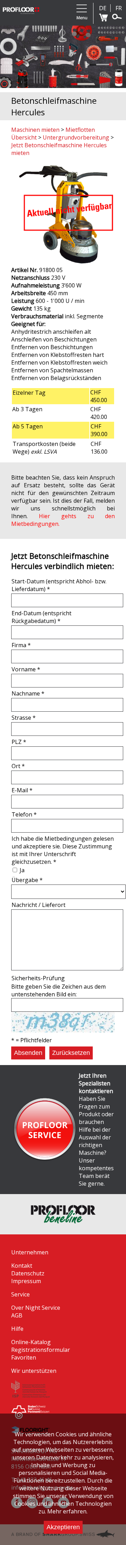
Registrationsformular (40, 1350)
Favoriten (23, 1357)
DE (102, 8)
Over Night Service (35, 1308)
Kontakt (21, 1265)
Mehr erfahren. (67, 1511)
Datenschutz (27, 1273)
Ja (22, 870)
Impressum (26, 1281)
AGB (16, 1315)
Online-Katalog (31, 1342)
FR (118, 8)
